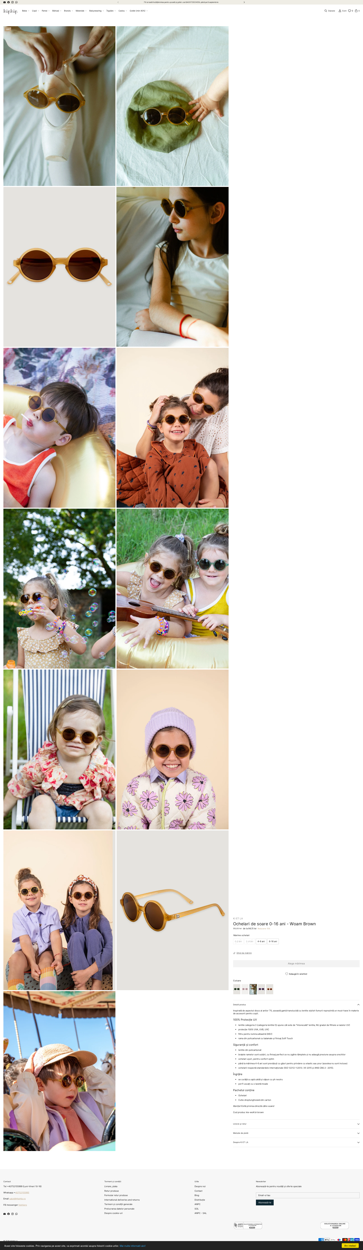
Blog (197, 1195)
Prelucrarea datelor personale (119, 1208)
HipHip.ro (14, 1241)
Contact (198, 1191)
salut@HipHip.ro (17, 1198)
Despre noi (200, 1186)
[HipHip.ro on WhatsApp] (16, 2)
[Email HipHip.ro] (5, 2)
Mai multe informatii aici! (133, 1245)
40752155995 (22, 1192)
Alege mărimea (296, 963)
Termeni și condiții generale (118, 1204)
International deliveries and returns (122, 1199)
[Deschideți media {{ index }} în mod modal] (59, 106)
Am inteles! (350, 1245)
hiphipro (23, 1205)
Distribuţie (200, 1199)
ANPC (198, 1204)
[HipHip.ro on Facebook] (8, 2)
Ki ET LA (238, 918)
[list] (116, 588)
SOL (197, 1208)
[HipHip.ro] (10, 10)
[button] (25, 11)
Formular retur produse (116, 1195)
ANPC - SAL (201, 1213)
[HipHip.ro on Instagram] (12, 2)
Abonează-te (264, 1202)
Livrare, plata (110, 1186)
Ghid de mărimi (244, 953)
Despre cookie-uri (113, 1213)
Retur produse (111, 1191)
